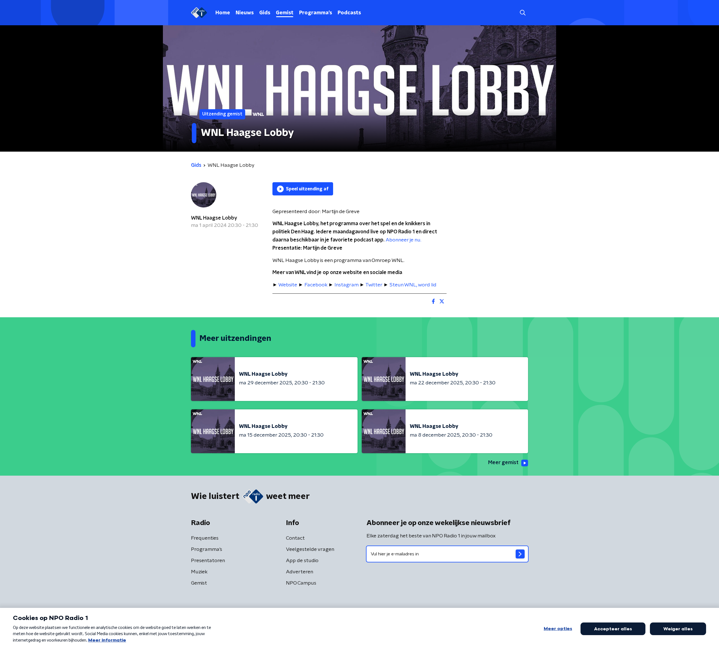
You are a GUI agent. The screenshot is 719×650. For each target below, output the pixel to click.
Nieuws (245, 12)
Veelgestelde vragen (310, 549)
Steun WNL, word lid (413, 285)
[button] (522, 13)
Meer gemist (503, 462)
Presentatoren (208, 560)
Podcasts (349, 12)
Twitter (373, 285)
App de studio (302, 560)
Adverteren (299, 571)
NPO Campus (301, 583)
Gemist (284, 12)
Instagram (346, 285)
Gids (264, 12)
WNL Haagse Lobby (214, 218)
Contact (295, 538)
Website (287, 285)
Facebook (315, 285)
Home (222, 12)
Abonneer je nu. (403, 240)
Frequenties (205, 538)
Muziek (199, 571)
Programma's (315, 12)
